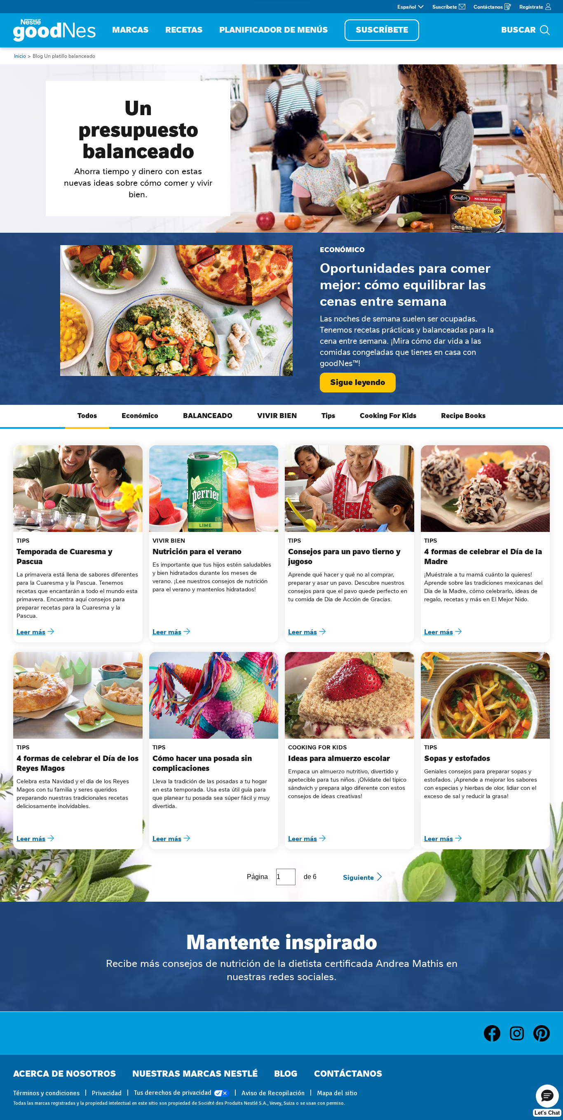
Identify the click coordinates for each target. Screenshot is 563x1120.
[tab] (87, 417)
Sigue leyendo (357, 382)
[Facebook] (496, 1033)
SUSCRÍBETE (382, 30)
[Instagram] (521, 1033)
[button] (547, 1096)
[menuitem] (130, 30)
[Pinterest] (541, 1033)
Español (406, 6)
